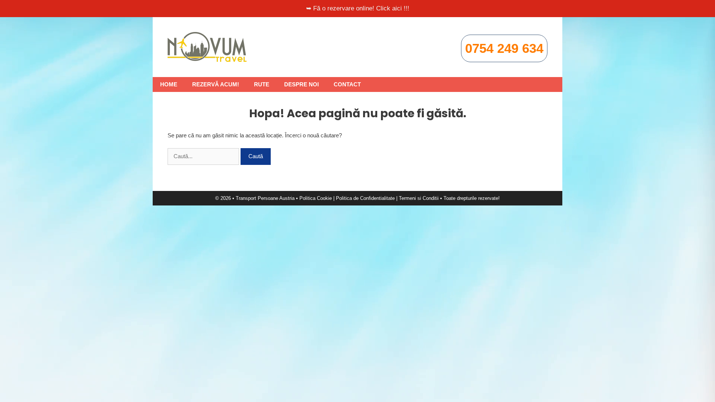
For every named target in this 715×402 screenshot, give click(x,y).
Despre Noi (301, 84)
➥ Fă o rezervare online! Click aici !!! (357, 8)
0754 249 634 (504, 48)
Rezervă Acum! (215, 84)
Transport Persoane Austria (265, 198)
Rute (261, 84)
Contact (347, 84)
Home (168, 84)
